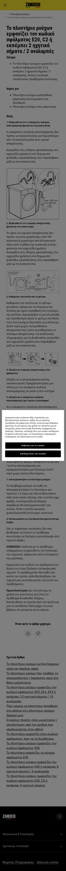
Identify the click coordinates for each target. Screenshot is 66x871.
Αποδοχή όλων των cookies (33, 454)
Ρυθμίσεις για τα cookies (33, 445)
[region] (33, 435)
